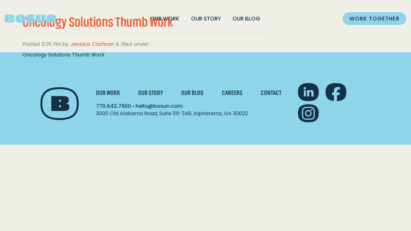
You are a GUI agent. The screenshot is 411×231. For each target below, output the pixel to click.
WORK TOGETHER (374, 18)
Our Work (164, 18)
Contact (271, 93)
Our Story (206, 18)
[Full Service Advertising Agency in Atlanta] (30, 19)
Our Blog (246, 18)
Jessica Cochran (92, 44)
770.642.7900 (113, 106)
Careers (232, 93)
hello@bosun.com (159, 106)
